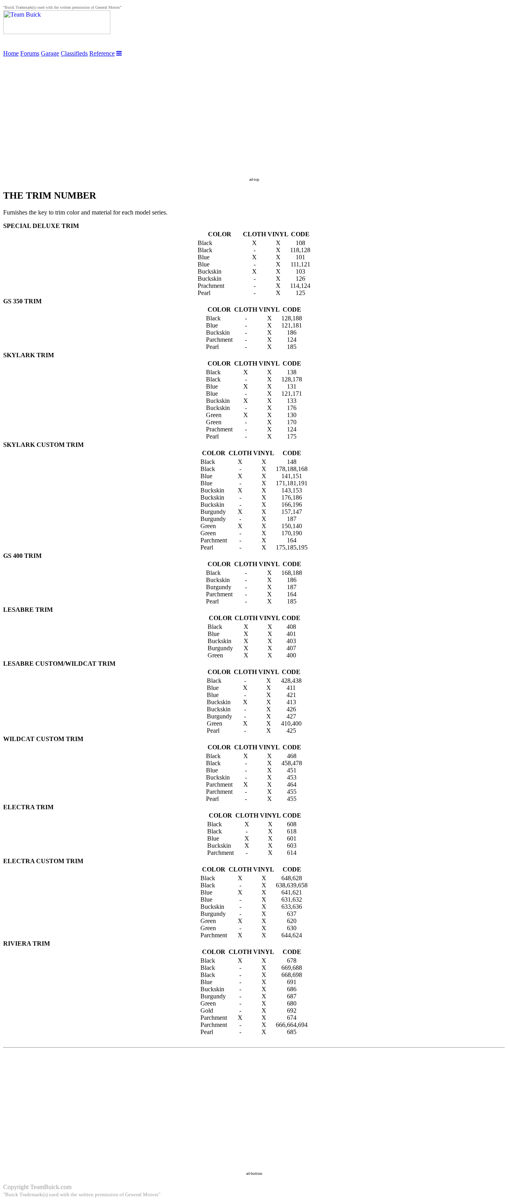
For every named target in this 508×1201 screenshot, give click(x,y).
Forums (29, 53)
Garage (50, 53)
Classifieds (74, 53)
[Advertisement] (254, 112)
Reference (102, 53)
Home (11, 53)
